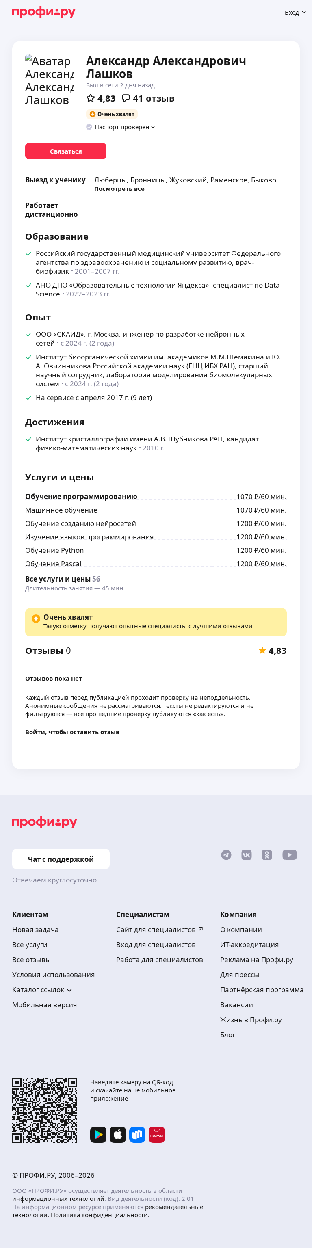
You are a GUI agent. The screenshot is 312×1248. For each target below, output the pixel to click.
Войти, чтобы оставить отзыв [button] (72, 732)
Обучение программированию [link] (81, 496)
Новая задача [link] (35, 929)
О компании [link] (241, 929)
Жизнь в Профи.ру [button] (251, 1019)
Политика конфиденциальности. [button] (100, 1215)
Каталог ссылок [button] (38, 989)
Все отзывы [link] (31, 959)
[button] (121, 127)
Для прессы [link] (239, 974)
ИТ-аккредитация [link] (249, 944)
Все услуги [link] (30, 944)
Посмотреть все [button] (119, 188)
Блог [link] (227, 1034)
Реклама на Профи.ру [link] (256, 959)
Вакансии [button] (236, 1004)
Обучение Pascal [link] (53, 563)
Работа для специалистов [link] (159, 959)
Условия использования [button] (53, 974)
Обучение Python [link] (54, 550)
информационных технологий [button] (58, 1198)
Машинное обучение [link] (61, 510)
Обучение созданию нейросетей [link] (80, 523)
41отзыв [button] (154, 98)
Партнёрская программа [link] (262, 989)
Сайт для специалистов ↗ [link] (160, 929)
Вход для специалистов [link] (156, 944)
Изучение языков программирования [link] (89, 536)
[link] (65, 151)
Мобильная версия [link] (44, 1004)
